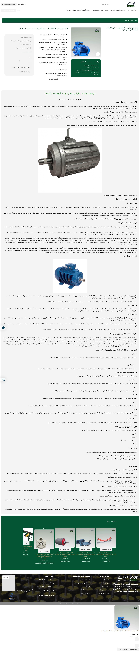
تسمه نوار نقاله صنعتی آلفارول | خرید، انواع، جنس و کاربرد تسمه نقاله (23, 548)
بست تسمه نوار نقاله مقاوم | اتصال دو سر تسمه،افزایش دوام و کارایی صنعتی (85, 554)
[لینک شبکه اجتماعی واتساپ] (48, 79)
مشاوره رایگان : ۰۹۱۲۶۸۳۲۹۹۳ (8, 10)
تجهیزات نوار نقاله (129, 20)
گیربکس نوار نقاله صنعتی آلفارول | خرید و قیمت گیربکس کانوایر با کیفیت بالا (44, 556)
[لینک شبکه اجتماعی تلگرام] (46, 79)
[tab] (78, 99)
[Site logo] (131, 4)
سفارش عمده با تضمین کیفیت (21, 67)
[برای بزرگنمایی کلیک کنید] (98, 54)
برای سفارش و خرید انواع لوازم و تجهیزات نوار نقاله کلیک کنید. (120, 112)
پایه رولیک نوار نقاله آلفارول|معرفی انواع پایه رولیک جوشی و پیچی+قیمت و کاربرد (106, 554)
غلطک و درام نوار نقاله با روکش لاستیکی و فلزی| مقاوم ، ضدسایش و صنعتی (65, 554)
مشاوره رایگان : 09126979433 (8, 4)
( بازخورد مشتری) (62, 75)
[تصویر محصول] (106, 539)
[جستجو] (31, 4)
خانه (136, 20)
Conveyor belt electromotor (104, 219)
